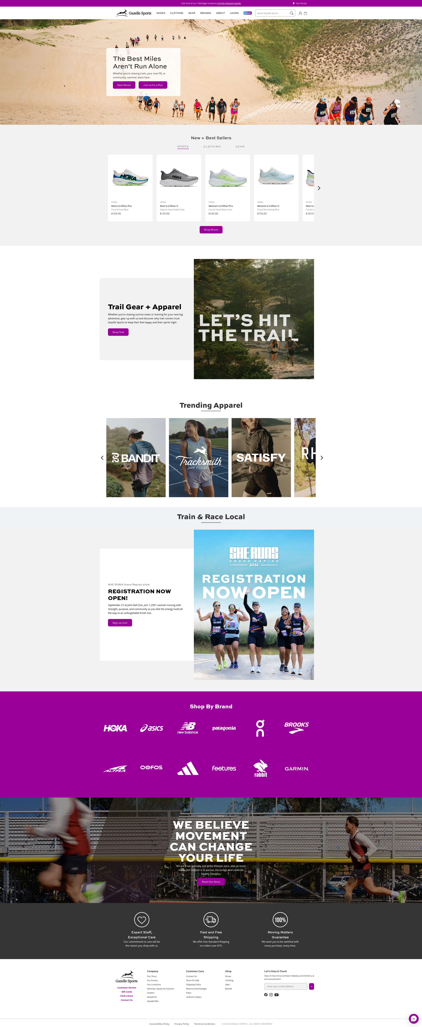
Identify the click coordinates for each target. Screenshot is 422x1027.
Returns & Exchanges (196, 988)
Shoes (228, 976)
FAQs (188, 992)
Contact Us (127, 999)
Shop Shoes (211, 229)
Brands (228, 988)
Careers (150, 992)
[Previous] (101, 457)
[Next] (318, 188)
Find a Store (126, 995)
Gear (227, 984)
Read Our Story (211, 881)
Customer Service (126, 987)
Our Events (152, 980)
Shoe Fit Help (192, 980)
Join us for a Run (153, 85)
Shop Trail (118, 332)
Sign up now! (120, 622)
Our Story (152, 976)
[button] (160, 13)
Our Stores (301, 3)
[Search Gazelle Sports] (291, 13)
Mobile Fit (152, 997)
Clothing (229, 980)
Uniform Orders (193, 997)
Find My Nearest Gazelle (229, 3)
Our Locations (154, 984)
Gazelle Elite (153, 1001)
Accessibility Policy (159, 1023)
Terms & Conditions (204, 1023)
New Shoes (124, 85)
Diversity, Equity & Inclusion (160, 988)
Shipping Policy (193, 984)
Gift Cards (126, 991)
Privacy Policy (181, 1023)
